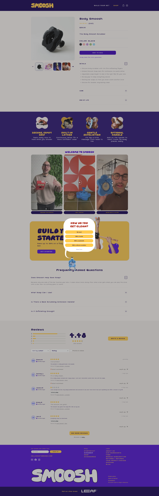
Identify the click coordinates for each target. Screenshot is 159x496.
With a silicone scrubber (79, 245)
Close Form (79, 249)
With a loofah (79, 236)
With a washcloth (79, 240)
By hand (79, 232)
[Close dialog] (96, 218)
